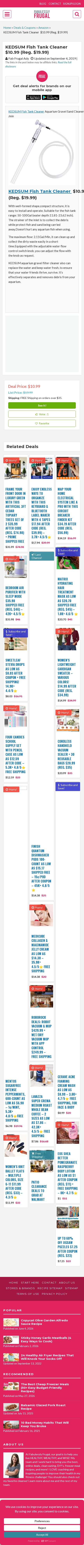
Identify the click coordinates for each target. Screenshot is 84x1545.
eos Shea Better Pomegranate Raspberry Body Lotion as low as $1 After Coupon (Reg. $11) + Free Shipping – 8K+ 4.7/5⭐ (68, 1173)
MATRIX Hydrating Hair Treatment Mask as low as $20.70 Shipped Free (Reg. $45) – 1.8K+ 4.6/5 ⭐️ (68, 596)
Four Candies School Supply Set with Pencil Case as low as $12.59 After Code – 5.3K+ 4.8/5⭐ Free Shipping (15, 754)
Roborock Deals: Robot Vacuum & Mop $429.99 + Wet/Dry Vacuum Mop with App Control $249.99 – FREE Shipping (41, 1037)
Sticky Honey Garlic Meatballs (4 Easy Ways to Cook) (46, 1339)
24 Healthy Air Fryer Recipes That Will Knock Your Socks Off (47, 1357)
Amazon (43, 27)
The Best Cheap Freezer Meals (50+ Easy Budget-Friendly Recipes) (45, 1387)
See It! (42, 405)
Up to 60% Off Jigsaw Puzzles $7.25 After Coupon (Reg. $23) (68, 1247)
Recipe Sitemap (50, 1288)
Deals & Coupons (24, 27)
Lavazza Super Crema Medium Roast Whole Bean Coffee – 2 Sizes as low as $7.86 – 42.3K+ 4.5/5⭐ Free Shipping (41, 1116)
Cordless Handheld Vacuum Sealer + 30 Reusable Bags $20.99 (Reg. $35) (66, 754)
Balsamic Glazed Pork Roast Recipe (43, 1406)
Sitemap (71, 1288)
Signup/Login (72, 3)
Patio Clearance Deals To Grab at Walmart (39, 1191)
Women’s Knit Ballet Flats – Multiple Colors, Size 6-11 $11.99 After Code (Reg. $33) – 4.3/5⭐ (15, 1181)
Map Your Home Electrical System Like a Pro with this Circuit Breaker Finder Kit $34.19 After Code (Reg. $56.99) (68, 511)
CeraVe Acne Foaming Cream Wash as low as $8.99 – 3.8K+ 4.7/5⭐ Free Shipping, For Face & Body (67, 1092)
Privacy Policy (55, 1293)
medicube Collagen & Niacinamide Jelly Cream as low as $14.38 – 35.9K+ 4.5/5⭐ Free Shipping (40, 953)
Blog (42, 3)
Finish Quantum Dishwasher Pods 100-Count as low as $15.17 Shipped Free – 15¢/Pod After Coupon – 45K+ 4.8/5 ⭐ (41, 868)
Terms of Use (28, 1293)
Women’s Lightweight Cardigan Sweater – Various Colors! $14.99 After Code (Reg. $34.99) (67, 677)
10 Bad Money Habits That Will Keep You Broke (45, 1424)
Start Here (30, 1282)
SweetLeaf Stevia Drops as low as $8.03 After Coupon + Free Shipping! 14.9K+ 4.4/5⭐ (15, 675)
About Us (67, 1282)
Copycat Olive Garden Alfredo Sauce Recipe (44, 1322)
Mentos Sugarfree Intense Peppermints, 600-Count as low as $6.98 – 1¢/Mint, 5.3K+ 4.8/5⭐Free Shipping (15, 1101)
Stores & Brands (20, 1288)
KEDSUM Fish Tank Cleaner (26, 111)
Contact (55, 3)
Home (7, 27)
